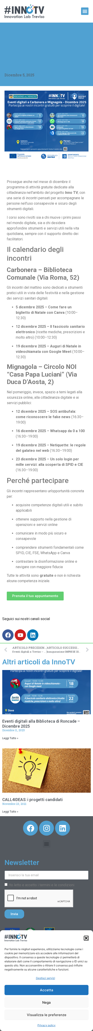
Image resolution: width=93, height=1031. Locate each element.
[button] (86, 938)
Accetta (46, 990)
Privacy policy (46, 1025)
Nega (46, 1002)
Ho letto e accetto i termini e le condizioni (41, 885)
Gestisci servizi (45, 978)
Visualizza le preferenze (46, 1015)
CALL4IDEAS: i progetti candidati (32, 799)
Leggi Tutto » (10, 738)
